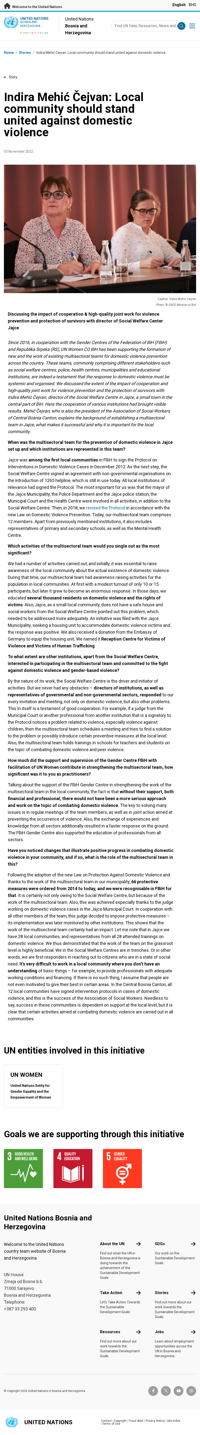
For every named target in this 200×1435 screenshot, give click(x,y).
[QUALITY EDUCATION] (75, 1168)
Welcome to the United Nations (36, 7)
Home (9, 53)
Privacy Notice (155, 1421)
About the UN (112, 1243)
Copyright (120, 1421)
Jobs (159, 1332)
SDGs (160, 1243)
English (179, 4)
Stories (25, 53)
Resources (110, 1332)
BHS (192, 4)
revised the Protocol (105, 507)
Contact (106, 1421)
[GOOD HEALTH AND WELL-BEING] (26, 1168)
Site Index (173, 1421)
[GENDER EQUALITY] (125, 1168)
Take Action (111, 1292)
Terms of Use (111, 1423)
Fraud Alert (136, 1421)
